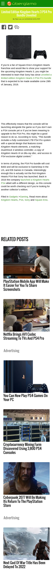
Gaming (24, 196)
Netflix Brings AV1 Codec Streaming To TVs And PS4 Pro (23, 336)
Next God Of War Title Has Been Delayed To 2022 (24, 564)
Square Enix (41, 200)
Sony (27, 200)
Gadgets (13, 196)
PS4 (21, 200)
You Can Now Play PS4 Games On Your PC (25, 397)
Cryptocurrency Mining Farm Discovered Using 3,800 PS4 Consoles (22, 448)
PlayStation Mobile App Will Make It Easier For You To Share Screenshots (26, 285)
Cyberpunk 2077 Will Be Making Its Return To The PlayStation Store (24, 501)
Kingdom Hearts (9, 200)
